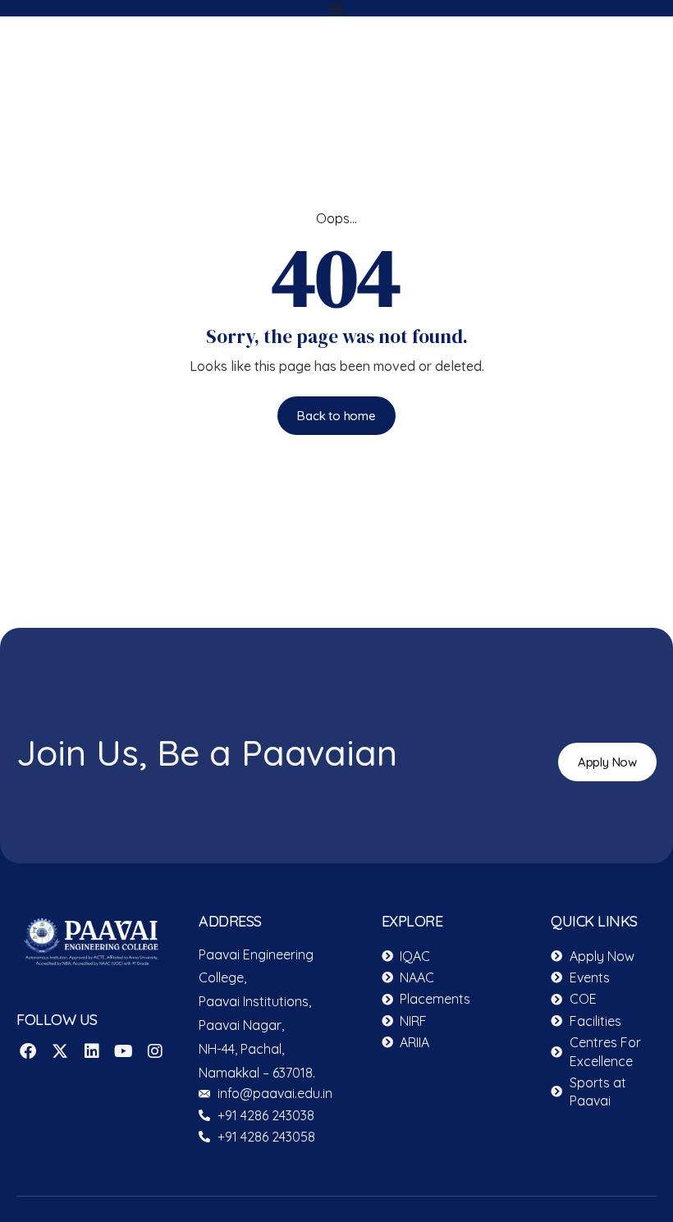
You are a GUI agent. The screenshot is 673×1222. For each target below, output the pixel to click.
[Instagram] (155, 1051)
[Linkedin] (92, 1051)
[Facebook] (28, 1051)
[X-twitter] (60, 1051)
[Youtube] (123, 1051)
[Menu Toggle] (336, 8)
